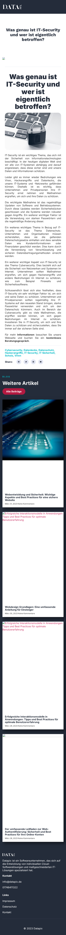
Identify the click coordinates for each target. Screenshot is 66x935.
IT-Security (31, 352)
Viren (18, 355)
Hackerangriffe (14, 352)
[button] (18, 361)
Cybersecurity (13, 350)
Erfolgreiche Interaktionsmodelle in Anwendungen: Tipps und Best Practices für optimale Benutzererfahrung (31, 719)
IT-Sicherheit (47, 352)
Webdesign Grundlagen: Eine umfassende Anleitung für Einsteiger (30, 608)
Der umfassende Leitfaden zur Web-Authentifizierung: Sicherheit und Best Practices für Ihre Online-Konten (28, 831)
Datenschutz (46, 350)
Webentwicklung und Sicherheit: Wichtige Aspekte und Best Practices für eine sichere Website (31, 497)
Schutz (9, 355)
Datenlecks (30, 350)
